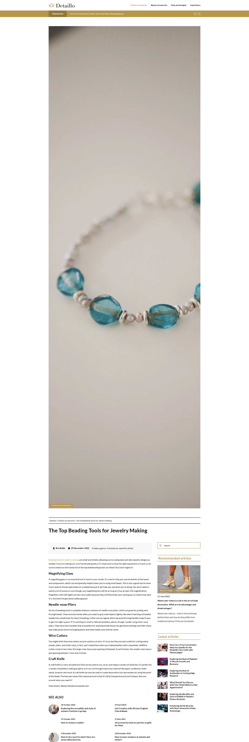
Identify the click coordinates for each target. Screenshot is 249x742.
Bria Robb (60, 548)
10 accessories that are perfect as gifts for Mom (133, 724)
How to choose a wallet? (72, 722)
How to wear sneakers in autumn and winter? (132, 738)
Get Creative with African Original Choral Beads (131, 709)
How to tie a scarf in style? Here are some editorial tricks (78, 738)
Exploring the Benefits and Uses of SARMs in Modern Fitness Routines (182, 696)
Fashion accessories (138, 5)
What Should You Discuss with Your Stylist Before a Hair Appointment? (184, 685)
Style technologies (178, 5)
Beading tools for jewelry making (64, 560)
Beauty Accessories (159, 5)
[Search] (160, 545)
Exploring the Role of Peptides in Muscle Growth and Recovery (183, 661)
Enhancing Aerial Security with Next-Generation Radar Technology (183, 708)
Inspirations (195, 5)
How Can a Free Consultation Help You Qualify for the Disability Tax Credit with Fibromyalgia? (183, 649)
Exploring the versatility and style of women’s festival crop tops (78, 709)
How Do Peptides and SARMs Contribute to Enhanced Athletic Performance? (105, 13)
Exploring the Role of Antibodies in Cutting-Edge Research (182, 673)
